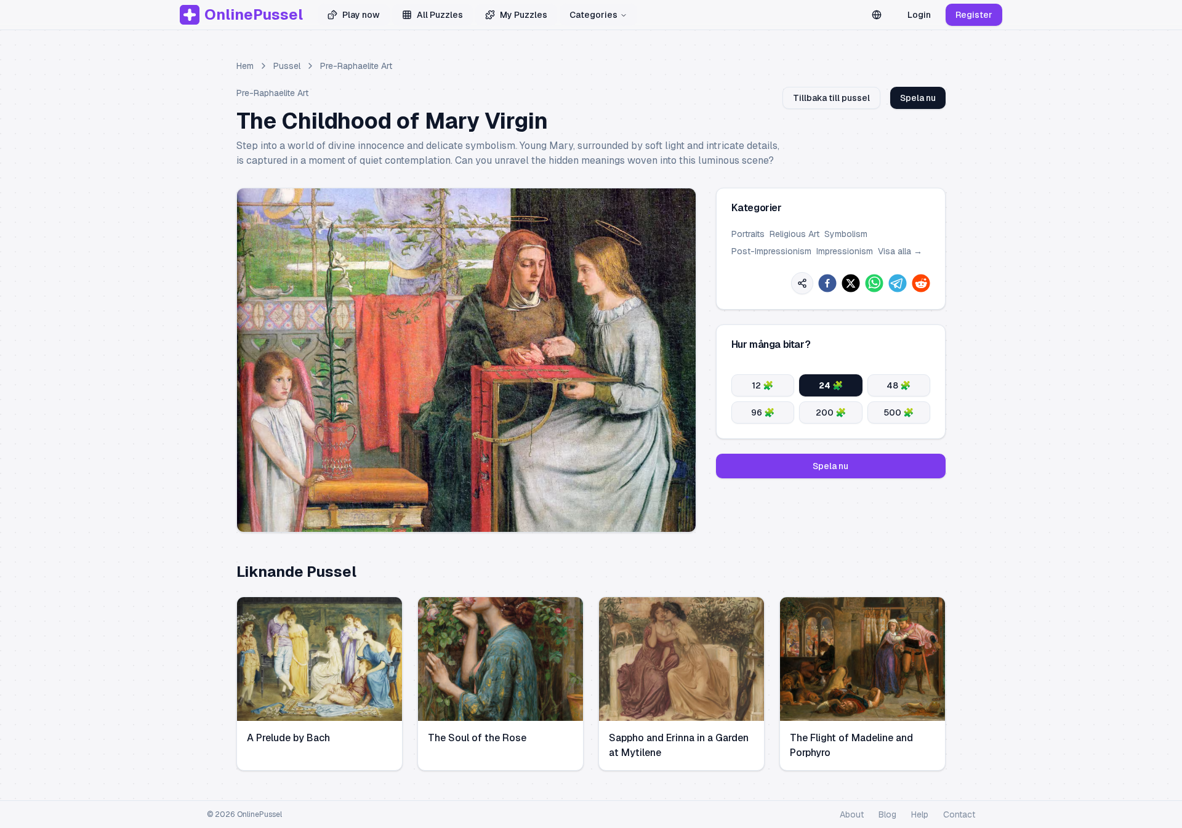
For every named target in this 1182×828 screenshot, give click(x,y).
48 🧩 (898, 385)
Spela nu (918, 97)
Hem (245, 65)
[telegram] (897, 283)
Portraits (748, 233)
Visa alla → (900, 251)
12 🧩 (762, 385)
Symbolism (845, 233)
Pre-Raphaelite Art (356, 65)
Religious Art (794, 233)
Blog (887, 814)
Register (973, 14)
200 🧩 (831, 412)
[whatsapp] (874, 283)
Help (919, 814)
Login (919, 14)
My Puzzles (523, 14)
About (852, 814)
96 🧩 (762, 412)
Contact (959, 814)
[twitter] (851, 283)
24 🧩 (831, 385)
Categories (593, 14)
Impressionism (844, 251)
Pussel (286, 65)
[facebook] (827, 283)
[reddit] (921, 283)
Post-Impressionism (771, 251)
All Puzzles (440, 14)
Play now (361, 14)
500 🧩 (898, 412)
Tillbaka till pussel (831, 97)
